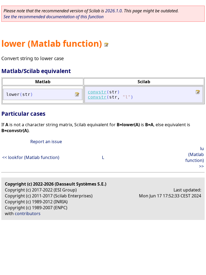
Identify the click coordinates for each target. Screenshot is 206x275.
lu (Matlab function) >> (194, 157)
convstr (97, 92)
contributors (28, 213)
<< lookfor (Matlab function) (30, 157)
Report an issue (46, 141)
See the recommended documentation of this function (53, 17)
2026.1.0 (113, 11)
